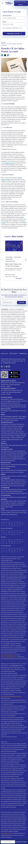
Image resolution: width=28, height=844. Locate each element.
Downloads (24, 510)
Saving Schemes (21, 497)
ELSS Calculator (11, 435)
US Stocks (24, 401)
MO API (21, 445)
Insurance (23, 407)
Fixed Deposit (17, 405)
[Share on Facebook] (8, 55)
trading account (9, 163)
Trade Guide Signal (14, 445)
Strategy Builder (5, 447)
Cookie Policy (21, 503)
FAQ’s (9, 476)
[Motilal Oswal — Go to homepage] (7, 3)
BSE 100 (8, 420)
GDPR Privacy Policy (15, 510)
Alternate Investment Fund (8, 403)
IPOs (12, 482)
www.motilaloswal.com (6, 833)
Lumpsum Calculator (12, 428)
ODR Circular (15, 512)
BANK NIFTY (15, 416)
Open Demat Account (13, 33)
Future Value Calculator (7, 434)
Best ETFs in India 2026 (21, 493)
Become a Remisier (19, 472)
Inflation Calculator (16, 437)
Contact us (4, 476)
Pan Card (6, 497)
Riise (25, 445)
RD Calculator (20, 424)
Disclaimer (14, 503)
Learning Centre (15, 464)
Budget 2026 (4, 480)
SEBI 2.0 (9, 512)
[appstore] (14, 372)
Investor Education (6, 505)
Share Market (4, 411)
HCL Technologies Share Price (15, 457)
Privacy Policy (22, 512)
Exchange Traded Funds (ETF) (12, 407)
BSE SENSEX (9, 416)
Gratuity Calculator (19, 434)
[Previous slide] (2, 260)
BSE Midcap (4, 418)
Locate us (13, 476)
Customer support (22, 476)
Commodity (16, 484)
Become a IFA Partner (7, 472)
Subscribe (21, 302)
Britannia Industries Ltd (7, 459)
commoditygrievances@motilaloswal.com (11, 696)
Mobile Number (7, 15)
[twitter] (4, 367)
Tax (2, 497)
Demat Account (20, 480)
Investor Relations (5, 503)
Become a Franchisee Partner (19, 470)
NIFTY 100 (3, 420)
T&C (21, 28)
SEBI (7, 501)
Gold (9, 484)
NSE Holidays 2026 (5, 489)
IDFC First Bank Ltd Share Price (12, 455)
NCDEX (10, 501)
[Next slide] (25, 260)
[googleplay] (14, 376)
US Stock (24, 482)
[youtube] (7, 367)
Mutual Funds (13, 399)
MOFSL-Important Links (19, 501)
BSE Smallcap (22, 416)
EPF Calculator (19, 432)
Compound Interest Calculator (9, 426)
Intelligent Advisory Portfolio (13, 401)
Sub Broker (4, 484)
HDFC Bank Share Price (6, 451)
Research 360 (4, 445)
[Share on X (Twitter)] (5, 55)
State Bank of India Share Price (9, 453)
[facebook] (2, 367)
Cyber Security (5, 514)
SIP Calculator (4, 424)
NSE (4, 501)
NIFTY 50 (3, 416)
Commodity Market (14, 411)
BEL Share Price (11, 460)
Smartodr (3, 512)
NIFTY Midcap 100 (20, 418)
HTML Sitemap (13, 514)
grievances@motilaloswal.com (8, 655)
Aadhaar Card (13, 497)
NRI (12, 484)
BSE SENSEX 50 (14, 420)
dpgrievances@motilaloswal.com (9, 656)
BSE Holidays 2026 (15, 489)
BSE (2, 501)
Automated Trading (19, 485)
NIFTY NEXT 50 (11, 418)
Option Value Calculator (13, 439)
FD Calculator (12, 424)
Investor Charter (5, 510)
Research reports (5, 464)
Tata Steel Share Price (19, 451)
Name (4, 22)
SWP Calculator (11, 432)
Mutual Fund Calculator (13, 430)
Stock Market (11, 480)
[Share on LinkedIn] (2, 55)
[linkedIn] (9, 367)
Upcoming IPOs (5, 399)
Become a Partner (5, 470)
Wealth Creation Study (7, 507)
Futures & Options (5, 482)
